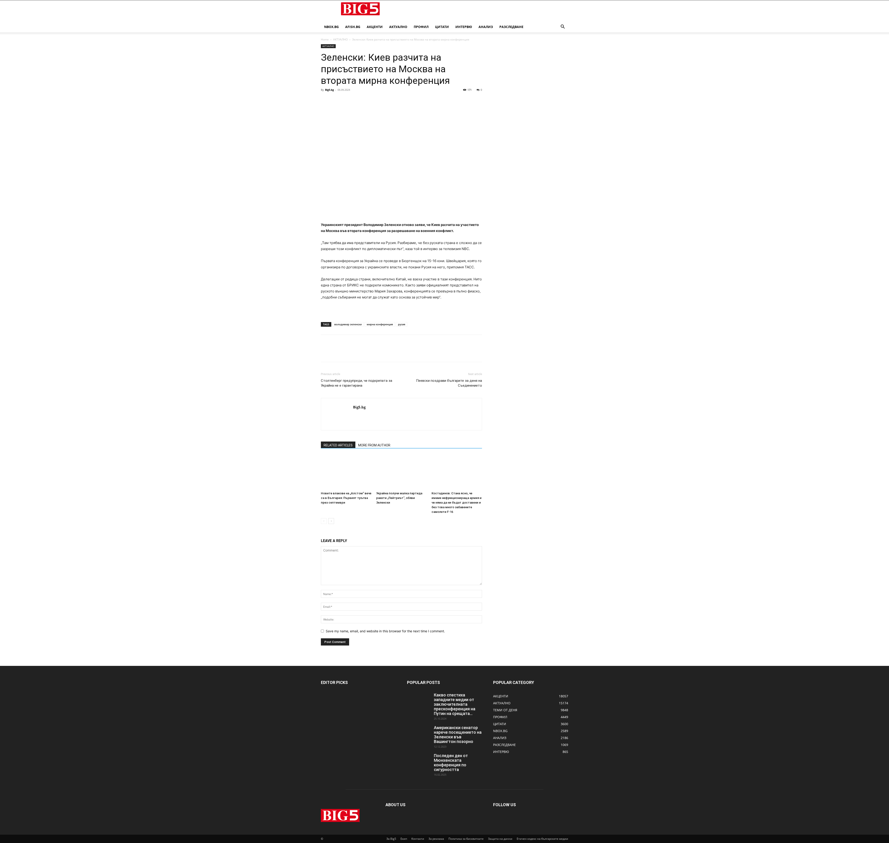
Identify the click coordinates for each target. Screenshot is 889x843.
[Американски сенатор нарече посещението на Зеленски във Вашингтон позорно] (418, 733)
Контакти (417, 839)
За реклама (436, 839)
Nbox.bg (331, 27)
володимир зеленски (348, 324)
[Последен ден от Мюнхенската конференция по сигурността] (418, 761)
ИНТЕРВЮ (463, 27)
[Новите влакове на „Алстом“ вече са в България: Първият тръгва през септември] (346, 472)
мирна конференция (380, 324)
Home (325, 39)
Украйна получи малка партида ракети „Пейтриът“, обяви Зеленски (399, 498)
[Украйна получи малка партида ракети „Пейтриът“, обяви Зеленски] (401, 472)
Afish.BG (352, 27)
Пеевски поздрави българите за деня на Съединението (449, 383)
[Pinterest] (346, 100)
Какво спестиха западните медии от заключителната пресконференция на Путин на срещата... (454, 704)
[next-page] (331, 521)
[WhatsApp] (357, 100)
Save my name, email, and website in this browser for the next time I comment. (385, 631)
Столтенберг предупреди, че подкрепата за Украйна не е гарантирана (356, 383)
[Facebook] (325, 100)
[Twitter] (336, 100)
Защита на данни (500, 839)
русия (401, 324)
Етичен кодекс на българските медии (542, 839)
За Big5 (391, 839)
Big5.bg (329, 89)
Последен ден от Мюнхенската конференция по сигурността (451, 762)
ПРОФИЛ (421, 27)
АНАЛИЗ (486, 27)
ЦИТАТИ (442, 27)
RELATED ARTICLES (338, 445)
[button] (562, 27)
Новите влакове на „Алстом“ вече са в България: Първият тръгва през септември (346, 498)
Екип (404, 839)
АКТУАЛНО (398, 27)
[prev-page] (324, 521)
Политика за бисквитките (466, 839)
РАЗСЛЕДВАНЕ (511, 27)
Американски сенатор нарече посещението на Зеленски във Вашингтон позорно (458, 734)
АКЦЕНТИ (375, 27)
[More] (368, 100)
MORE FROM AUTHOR (374, 445)
